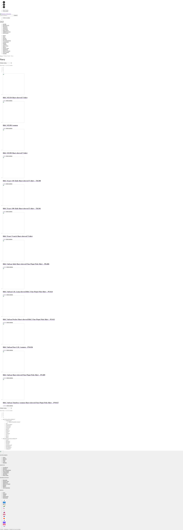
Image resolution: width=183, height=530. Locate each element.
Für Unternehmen (7, 40)
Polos (4, 460)
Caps (4, 461)
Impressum (5, 497)
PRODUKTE (6, 25)
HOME (4, 24)
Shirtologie (5, 49)
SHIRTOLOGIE (7, 31)
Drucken (5, 39)
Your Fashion (6, 52)
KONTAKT (6, 33)
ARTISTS (5, 28)
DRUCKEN (6, 30)
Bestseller (5, 480)
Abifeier (5, 44)
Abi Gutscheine (6, 487)
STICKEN (5, 29)
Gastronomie (6, 42)
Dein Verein (5, 45)
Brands (4, 43)
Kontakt (5, 53)
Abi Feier (5, 474)
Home (4, 35)
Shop (4, 36)
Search (15, 15)
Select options (9, 100)
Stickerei (5, 468)
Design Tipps (6, 48)
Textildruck (5, 467)
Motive (4, 47)
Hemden (5, 462)
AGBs (4, 495)
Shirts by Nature (6, 51)
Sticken (4, 38)
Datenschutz (5, 496)
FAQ (4, 492)
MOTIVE (5, 26)
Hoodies (5, 458)
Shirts (4, 457)
